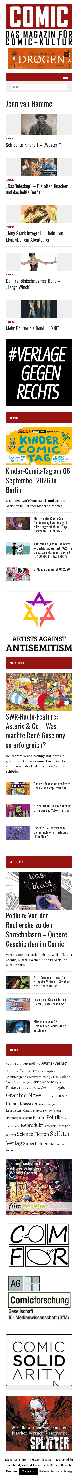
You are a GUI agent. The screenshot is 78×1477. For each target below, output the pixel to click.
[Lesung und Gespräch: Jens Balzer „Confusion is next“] (18, 1008)
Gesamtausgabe (53, 1087)
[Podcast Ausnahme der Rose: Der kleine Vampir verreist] (18, 792)
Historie (49, 1096)
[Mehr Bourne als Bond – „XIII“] (39, 315)
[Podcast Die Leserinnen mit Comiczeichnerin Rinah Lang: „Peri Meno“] (18, 837)
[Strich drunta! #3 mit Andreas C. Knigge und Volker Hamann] (18, 815)
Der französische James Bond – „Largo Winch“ (33, 283)
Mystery (47, 1110)
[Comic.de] (39, 24)
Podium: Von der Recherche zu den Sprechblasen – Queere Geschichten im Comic (36, 929)
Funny (36, 1087)
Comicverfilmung (38, 1077)
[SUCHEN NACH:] (39, 86)
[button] (39, 58)
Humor (12, 1103)
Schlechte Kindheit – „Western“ (33, 144)
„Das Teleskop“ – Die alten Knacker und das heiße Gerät (37, 189)
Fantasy (12, 1087)
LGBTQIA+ (51, 1104)
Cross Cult (58, 1077)
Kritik (10, 138)
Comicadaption (46, 1071)
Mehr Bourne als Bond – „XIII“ (32, 328)
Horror (60, 1095)
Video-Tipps (16, 862)
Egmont (60, 1082)
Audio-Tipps (17, 663)
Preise (64, 1118)
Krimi (41, 1104)
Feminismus (26, 1087)
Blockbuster (12, 1071)
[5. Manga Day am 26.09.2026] (18, 578)
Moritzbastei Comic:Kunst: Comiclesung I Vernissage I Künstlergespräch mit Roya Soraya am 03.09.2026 (50, 524)
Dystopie (26, 1082)
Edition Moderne (43, 1082)
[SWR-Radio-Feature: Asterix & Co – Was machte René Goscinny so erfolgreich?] (39, 708)
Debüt (17, 1082)
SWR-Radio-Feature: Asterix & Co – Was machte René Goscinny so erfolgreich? (35, 730)
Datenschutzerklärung (55, 1471)
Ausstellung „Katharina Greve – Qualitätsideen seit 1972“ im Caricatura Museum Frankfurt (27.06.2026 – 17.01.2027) (53, 550)
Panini (39, 1117)
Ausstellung (31, 1063)
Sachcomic (50, 1126)
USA (62, 1144)
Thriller (54, 1144)
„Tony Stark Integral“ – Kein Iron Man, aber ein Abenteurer (34, 236)
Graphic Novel (24, 1095)
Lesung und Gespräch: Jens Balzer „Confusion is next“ (50, 1001)
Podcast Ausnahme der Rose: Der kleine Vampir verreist (52, 785)
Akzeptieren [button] (28, 1471)
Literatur (14, 1110)
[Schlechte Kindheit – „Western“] (39, 132)
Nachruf (57, 1110)
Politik (53, 1117)
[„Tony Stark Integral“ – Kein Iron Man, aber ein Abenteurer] (39, 220)
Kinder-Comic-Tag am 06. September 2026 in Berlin (39, 480)
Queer (9, 1126)
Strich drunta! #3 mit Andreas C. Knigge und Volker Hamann (53, 808)
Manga (27, 1110)
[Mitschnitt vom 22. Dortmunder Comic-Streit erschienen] (18, 1030)
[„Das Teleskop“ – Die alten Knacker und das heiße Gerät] (39, 173)
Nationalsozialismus (19, 1118)
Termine (14, 417)
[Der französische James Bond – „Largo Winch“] (39, 268)
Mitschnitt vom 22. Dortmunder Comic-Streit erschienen (50, 1026)
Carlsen (26, 1070)
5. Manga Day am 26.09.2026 (52, 569)
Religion (16, 1126)
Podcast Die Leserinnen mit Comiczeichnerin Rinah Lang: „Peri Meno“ (51, 832)
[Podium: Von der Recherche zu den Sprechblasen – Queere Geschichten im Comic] (39, 907)
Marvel (37, 1110)
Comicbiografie (16, 1077)
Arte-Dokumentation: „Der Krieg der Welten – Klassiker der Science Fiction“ (52, 981)
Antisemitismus (14, 1063)
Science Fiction (33, 1134)
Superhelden (35, 1143)
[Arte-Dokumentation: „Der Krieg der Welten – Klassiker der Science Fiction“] (18, 986)
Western (11, 1150)
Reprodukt (32, 1125)
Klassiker (29, 1103)
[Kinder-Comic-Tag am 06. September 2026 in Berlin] (39, 462)
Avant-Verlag (54, 1063)
